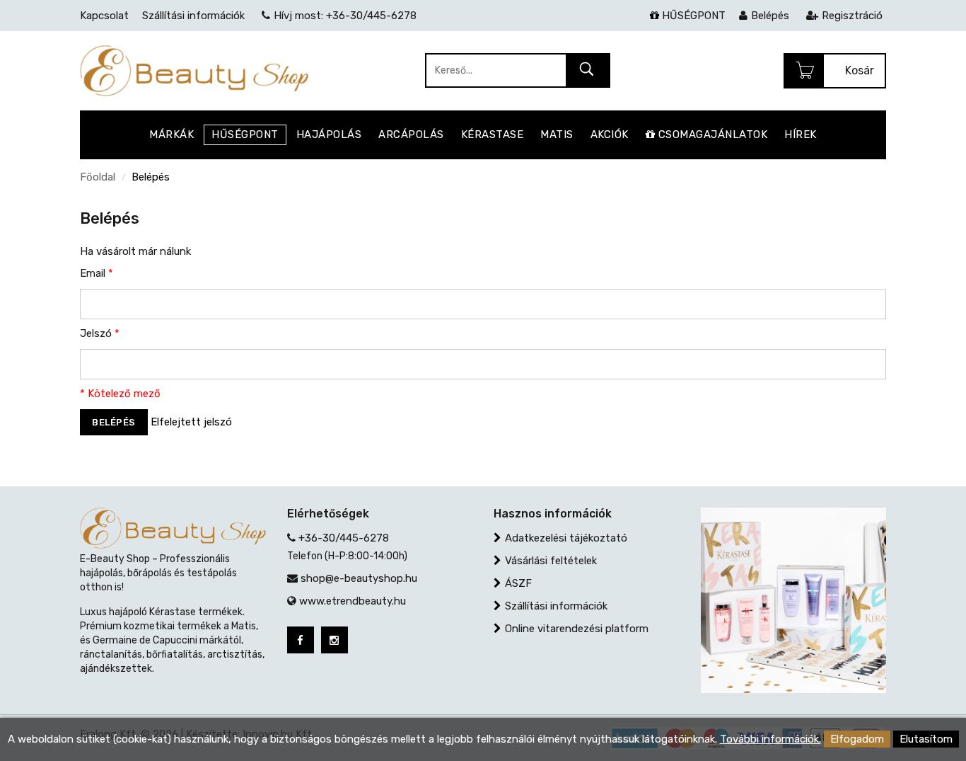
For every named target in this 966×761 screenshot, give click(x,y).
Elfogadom (857, 739)
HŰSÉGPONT (692, 15)
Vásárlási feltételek (551, 560)
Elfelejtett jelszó (191, 422)
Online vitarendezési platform (576, 628)
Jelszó (100, 333)
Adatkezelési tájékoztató (566, 538)
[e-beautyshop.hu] (194, 70)
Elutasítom (926, 739)
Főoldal (97, 177)
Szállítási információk (556, 606)
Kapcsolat (104, 15)
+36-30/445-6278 (343, 538)
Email (96, 273)
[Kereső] (587, 71)
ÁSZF (518, 583)
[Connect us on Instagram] (334, 639)
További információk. (770, 739)
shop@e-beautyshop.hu (359, 578)
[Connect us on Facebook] (300, 639)
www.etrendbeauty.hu (352, 601)
